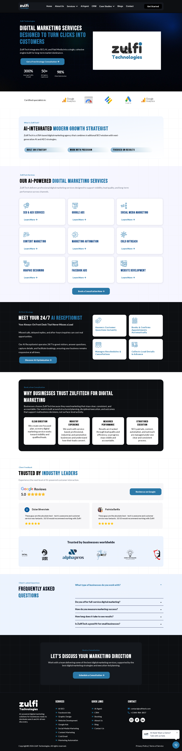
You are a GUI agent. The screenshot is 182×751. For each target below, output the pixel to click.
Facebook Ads (64, 712)
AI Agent (98, 708)
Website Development (68, 720)
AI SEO (61, 708)
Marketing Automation (68, 740)
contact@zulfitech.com (141, 708)
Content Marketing (66, 732)
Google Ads (63, 724)
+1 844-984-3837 (138, 712)
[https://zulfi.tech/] (24, 6)
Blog (96, 724)
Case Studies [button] (105, 6)
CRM (96, 712)
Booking (98, 716)
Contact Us (99, 728)
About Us (98, 720)
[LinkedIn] (143, 720)
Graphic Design (64, 716)
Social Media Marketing (68, 728)
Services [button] (71, 6)
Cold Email (62, 736)
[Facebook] (137, 720)
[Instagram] (131, 720)
